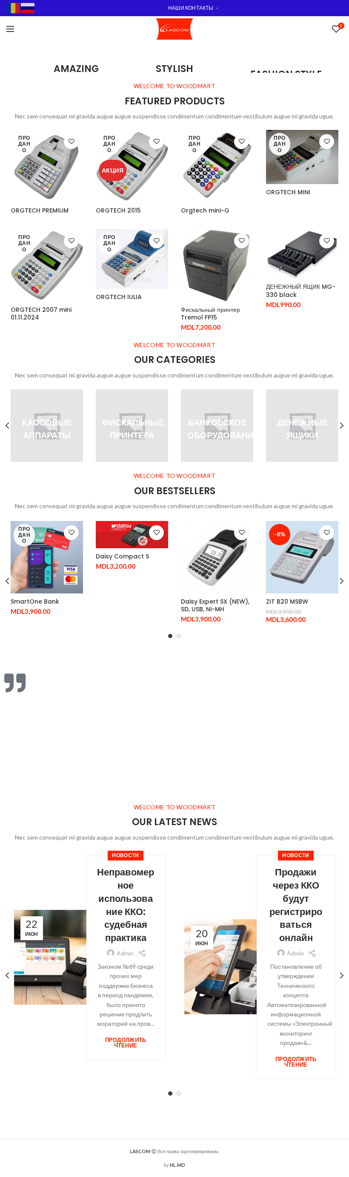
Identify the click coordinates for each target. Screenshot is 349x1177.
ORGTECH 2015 (118, 210)
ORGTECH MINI (288, 192)
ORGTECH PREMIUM (40, 210)
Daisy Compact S (122, 556)
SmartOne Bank (35, 601)
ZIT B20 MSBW (287, 601)
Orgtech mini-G (205, 210)
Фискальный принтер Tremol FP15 (210, 313)
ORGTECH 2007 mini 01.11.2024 (41, 313)
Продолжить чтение (125, 1042)
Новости (125, 855)
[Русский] (28, 7)
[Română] (13, 7)
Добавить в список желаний (71, 141)
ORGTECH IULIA (119, 297)
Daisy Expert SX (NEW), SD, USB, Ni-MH (215, 605)
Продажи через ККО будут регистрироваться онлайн (295, 905)
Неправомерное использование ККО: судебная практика (125, 905)
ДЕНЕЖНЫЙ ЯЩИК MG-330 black (300, 290)
